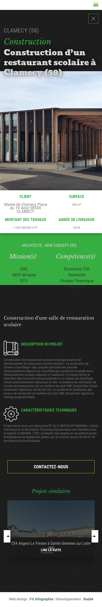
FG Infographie (41, 599)
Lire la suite (51, 550)
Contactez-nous (51, 466)
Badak (88, 599)
